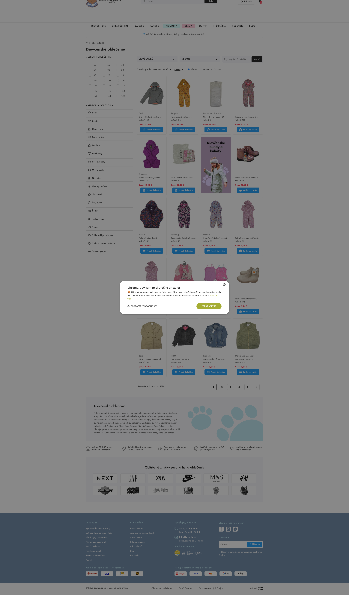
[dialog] (174, 297)
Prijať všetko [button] (209, 306)
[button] (142, 306)
